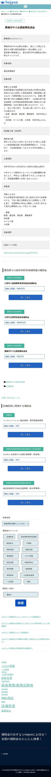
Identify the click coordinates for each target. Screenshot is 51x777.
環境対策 (10, 575)
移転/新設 (10, 549)
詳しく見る (25, 297)
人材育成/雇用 (36, 449)
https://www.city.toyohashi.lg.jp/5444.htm (21, 253)
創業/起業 (29, 549)
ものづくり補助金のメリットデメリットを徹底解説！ (21, 617)
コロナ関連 (29, 556)
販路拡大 (28, 449)
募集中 (9, 595)
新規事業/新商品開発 (18, 449)
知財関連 (29, 569)
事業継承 (10, 556)
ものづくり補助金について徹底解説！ (15, 632)
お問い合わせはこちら (10, 398)
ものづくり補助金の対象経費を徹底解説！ (17, 648)
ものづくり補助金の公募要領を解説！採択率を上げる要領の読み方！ (25, 640)
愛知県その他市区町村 (15, 382)
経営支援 (10, 562)
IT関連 (28, 543)
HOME (5, 754)
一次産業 (10, 582)
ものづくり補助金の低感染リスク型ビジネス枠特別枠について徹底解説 (25, 624)
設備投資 (10, 386)
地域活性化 (29, 562)
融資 (28, 582)
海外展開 (10, 569)
